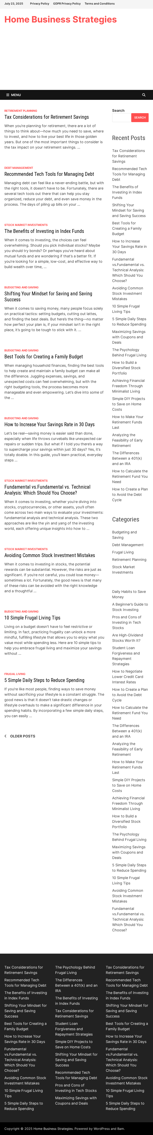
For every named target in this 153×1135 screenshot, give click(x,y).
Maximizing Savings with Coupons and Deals (128, 337)
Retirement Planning (20, 110)
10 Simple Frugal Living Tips (32, 618)
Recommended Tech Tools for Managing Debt (49, 174)
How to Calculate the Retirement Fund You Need (130, 476)
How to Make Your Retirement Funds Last (127, 422)
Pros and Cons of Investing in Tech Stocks (126, 622)
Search (118, 110)
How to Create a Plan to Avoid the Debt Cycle (130, 494)
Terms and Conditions (100, 3)
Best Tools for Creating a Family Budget (43, 357)
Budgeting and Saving (21, 287)
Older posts (22, 736)
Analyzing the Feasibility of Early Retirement (127, 440)
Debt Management (18, 167)
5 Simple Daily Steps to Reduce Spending (44, 680)
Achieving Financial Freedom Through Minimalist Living (128, 385)
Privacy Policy (39, 3)
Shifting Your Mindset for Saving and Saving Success (129, 210)
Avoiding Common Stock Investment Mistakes (49, 555)
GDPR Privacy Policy (67, 3)
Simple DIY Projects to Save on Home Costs (128, 404)
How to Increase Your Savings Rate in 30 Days (49, 424)
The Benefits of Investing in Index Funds (44, 231)
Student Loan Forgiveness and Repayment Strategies (74, 1028)
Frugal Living (15, 674)
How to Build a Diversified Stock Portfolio (126, 367)
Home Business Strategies (60, 19)
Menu (16, 95)
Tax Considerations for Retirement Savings (46, 117)
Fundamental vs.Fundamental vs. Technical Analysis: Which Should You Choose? (47, 490)
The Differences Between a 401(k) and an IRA (127, 458)
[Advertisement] (76, 60)
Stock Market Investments (26, 225)
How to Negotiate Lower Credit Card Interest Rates (127, 676)
